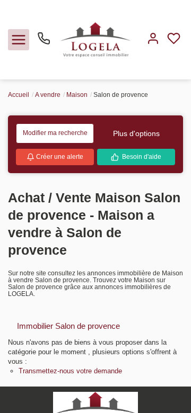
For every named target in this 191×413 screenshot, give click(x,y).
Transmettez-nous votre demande (70, 371)
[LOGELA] (95, 39)
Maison (77, 94)
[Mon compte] (153, 39)
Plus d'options (136, 133)
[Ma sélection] (173, 39)
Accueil (18, 94)
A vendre (47, 94)
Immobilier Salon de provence (68, 325)
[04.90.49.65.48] (43, 42)
